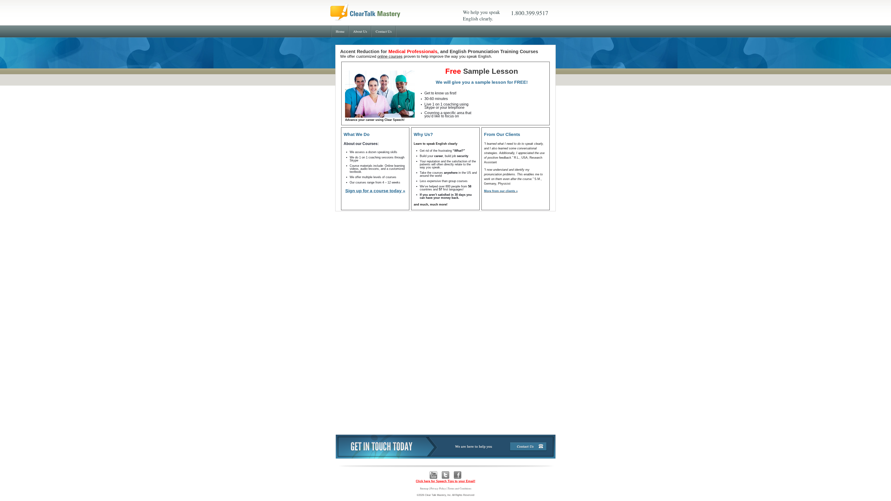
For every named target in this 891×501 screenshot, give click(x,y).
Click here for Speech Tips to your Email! (445, 481)
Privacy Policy (438, 488)
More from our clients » (501, 191)
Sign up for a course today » (375, 190)
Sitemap (424, 488)
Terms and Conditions (459, 488)
